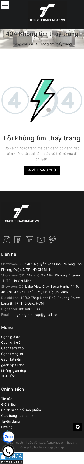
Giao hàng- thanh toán (18, 416)
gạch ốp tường (12, 365)
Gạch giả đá (10, 337)
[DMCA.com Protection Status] (11, 458)
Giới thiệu (8, 404)
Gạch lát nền (11, 359)
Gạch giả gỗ (10, 342)
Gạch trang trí (12, 354)
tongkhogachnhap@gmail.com (35, 315)
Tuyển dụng (10, 421)
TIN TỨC (8, 376)
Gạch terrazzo (12, 348)
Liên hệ (7, 427)
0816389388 (29, 309)
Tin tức (6, 399)
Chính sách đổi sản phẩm (21, 410)
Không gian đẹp (13, 371)
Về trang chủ (43, 170)
